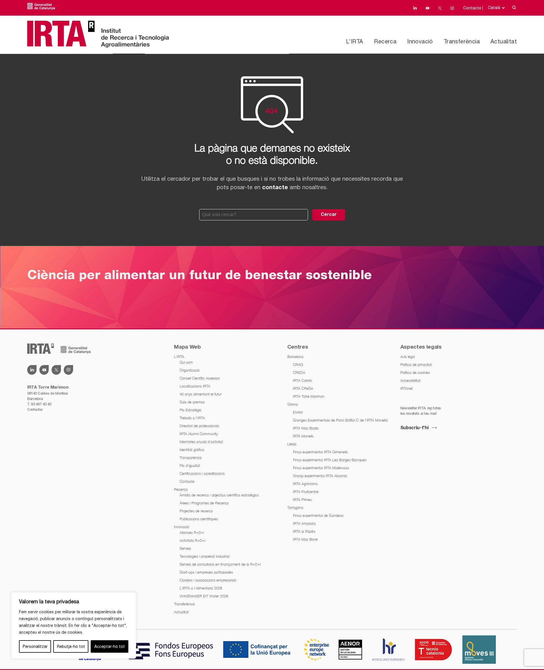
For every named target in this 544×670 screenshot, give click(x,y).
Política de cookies (415, 372)
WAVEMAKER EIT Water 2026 (204, 596)
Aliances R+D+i (192, 532)
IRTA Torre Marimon (308, 396)
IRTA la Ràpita (304, 531)
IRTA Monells (303, 436)
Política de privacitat (416, 364)
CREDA (299, 372)
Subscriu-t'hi (414, 428)
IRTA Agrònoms (305, 483)
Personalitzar (35, 646)
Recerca (385, 41)
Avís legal (407, 356)
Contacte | (473, 8)
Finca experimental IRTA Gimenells (320, 452)
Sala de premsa (192, 402)
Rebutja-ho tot (71, 646)
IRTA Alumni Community (199, 433)
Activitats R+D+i (192, 540)
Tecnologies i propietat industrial (205, 556)
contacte (275, 187)
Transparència (191, 457)
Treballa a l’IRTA (192, 418)
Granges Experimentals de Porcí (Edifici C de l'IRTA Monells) (340, 420)
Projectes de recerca (196, 511)
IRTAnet (406, 388)
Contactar (34, 409)
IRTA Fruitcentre (305, 491)
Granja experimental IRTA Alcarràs (320, 475)
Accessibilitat (410, 380)
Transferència (462, 41)
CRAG (298, 364)
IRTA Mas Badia (305, 428)
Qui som (186, 362)
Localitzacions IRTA (195, 386)
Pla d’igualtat (190, 465)
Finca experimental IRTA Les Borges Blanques (329, 460)
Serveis (185, 548)
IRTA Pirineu (302, 499)
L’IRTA (354, 41)
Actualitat (503, 41)
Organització (189, 370)
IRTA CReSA (303, 388)
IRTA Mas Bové (305, 539)
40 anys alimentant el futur (201, 394)
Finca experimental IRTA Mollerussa (321, 467)
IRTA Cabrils (302, 380)
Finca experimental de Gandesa (318, 515)
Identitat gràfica (192, 449)
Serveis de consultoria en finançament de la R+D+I (220, 564)
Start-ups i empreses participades (206, 572)
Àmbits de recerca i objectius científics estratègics (219, 495)
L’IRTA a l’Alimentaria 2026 (201, 588)
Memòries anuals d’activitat (201, 441)
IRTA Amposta (304, 523)
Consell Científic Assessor (200, 378)
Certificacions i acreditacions (202, 473)
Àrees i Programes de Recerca (204, 503)
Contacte (187, 481)
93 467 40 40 (41, 404)
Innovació (420, 41)
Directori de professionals (199, 426)
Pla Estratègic (190, 410)
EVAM (298, 412)
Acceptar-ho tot (109, 646)
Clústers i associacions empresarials (208, 580)
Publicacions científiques (199, 519)
